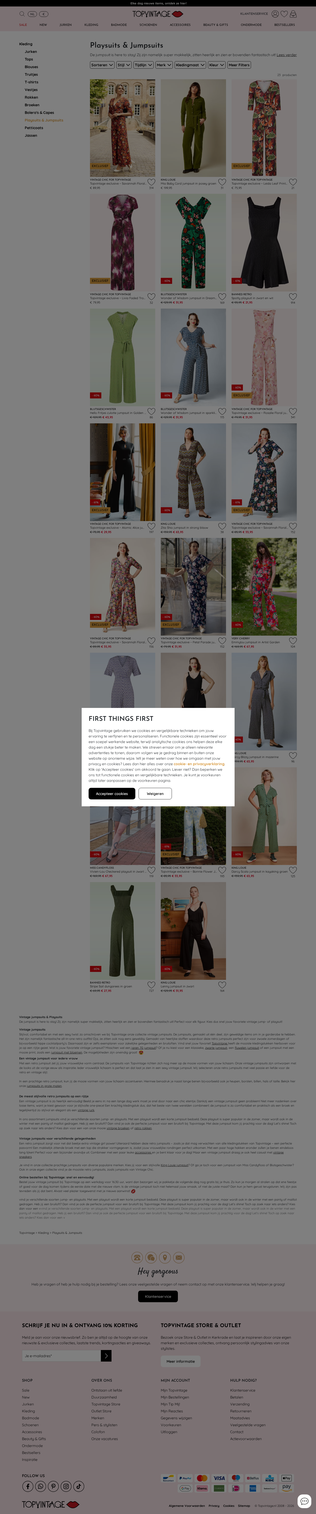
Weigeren (155, 793)
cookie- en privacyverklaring (199, 764)
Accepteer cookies (112, 793)
